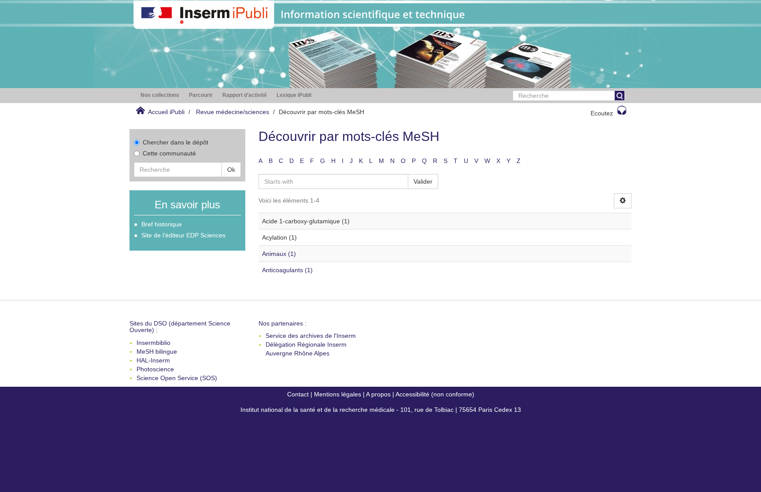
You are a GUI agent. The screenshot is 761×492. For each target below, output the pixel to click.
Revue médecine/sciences (232, 111)
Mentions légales (337, 394)
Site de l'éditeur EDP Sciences (183, 235)
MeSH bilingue (157, 351)
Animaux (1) (279, 253)
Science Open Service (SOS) (177, 377)
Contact (298, 394)
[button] (160, 95)
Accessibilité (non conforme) (434, 394)
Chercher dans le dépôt (175, 142)
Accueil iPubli (166, 111)
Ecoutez (602, 113)
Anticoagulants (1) (287, 270)
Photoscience (155, 369)
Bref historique (161, 224)
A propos (378, 394)
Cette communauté (169, 153)
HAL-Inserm (153, 360)
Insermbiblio (153, 342)
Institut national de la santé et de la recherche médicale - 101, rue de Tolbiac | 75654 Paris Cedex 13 (380, 409)
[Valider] (619, 95)
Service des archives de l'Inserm (311, 335)
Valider (423, 181)
